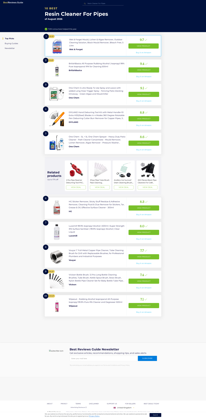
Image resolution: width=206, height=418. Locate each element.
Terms (78, 404)
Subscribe (147, 358)
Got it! (155, 415)
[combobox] (103, 3)
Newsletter (10, 48)
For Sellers (130, 404)
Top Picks (9, 38)
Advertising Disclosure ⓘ (79, 407)
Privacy (64, 404)
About (49, 404)
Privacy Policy (94, 416)
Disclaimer (94, 404)
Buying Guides (11, 43)
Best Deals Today (151, 404)
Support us (112, 404)
